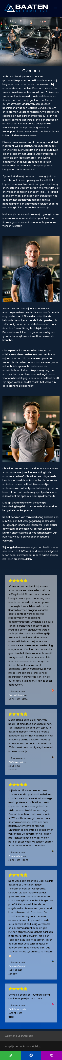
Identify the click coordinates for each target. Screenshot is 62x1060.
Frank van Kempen (17, 966)
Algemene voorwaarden (19, 1036)
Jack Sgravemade (17, 1009)
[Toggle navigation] (55, 8)
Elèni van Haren (15, 856)
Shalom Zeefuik (15, 762)
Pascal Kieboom (16, 695)
